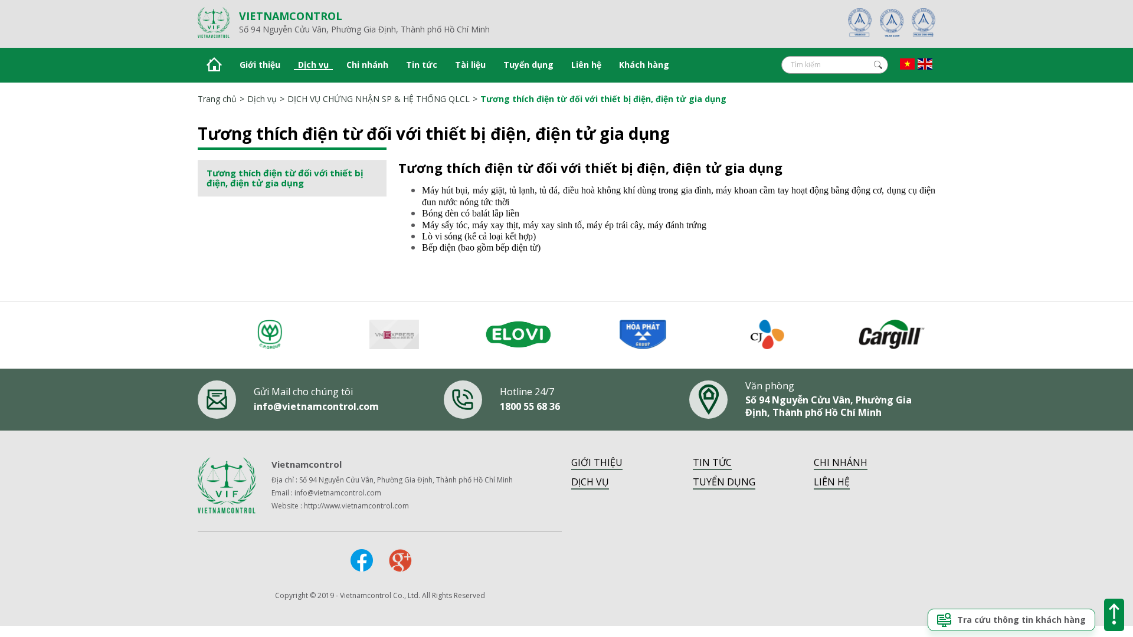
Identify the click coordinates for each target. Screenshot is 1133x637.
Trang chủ (217, 98)
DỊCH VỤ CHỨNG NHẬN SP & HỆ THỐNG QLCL (378, 98)
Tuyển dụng (528, 65)
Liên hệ (586, 65)
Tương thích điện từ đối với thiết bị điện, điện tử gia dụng (603, 98)
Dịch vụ (313, 65)
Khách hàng (644, 65)
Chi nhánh (367, 65)
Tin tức (421, 65)
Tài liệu (470, 65)
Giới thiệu (260, 65)
